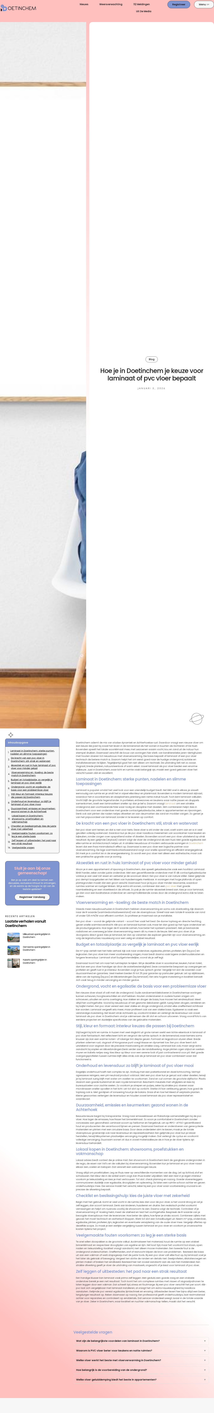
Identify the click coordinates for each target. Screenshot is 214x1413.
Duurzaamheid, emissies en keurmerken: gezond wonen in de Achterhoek (33, 810)
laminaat (170, 803)
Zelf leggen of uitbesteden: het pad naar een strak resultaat (34, 842)
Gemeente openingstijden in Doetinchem (36, 948)
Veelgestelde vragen (23, 847)
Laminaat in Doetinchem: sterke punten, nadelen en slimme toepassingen (32, 752)
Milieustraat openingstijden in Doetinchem (36, 936)
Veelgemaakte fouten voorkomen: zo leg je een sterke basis (32, 835)
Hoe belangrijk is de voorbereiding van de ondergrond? (141, 1370)
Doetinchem (196, 843)
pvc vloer (171, 886)
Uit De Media (143, 11)
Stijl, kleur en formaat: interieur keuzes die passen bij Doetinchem (32, 796)
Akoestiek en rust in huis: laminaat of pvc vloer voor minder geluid (33, 767)
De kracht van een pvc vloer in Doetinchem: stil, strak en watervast (30, 760)
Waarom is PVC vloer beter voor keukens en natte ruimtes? (141, 1350)
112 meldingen (141, 4)
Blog (151, 359)
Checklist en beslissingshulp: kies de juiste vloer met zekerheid (33, 828)
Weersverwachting (110, 4)
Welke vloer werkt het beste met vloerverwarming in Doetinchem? (141, 1360)
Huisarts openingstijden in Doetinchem (35, 961)
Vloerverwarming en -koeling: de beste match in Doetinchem (32, 774)
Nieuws (84, 4)
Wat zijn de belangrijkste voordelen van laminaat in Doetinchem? (141, 1341)
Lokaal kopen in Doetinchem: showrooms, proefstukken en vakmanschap (27, 818)
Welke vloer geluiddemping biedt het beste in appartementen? (141, 1379)
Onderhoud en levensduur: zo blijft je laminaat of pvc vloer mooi (31, 803)
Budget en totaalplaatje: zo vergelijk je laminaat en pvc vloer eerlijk (31, 781)
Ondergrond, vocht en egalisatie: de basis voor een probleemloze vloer (30, 788)
